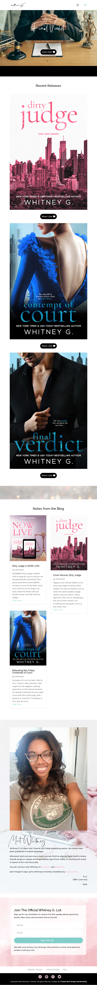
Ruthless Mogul (48, 29)
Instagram (46, 867)
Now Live (47, 216)
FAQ (65, 969)
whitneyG (19, 570)
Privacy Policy (35, 969)
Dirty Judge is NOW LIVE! (25, 566)
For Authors (52, 969)
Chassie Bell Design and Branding (73, 981)
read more (17, 600)
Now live (47, 54)
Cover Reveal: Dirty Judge (67, 575)
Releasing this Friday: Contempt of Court (23, 671)
